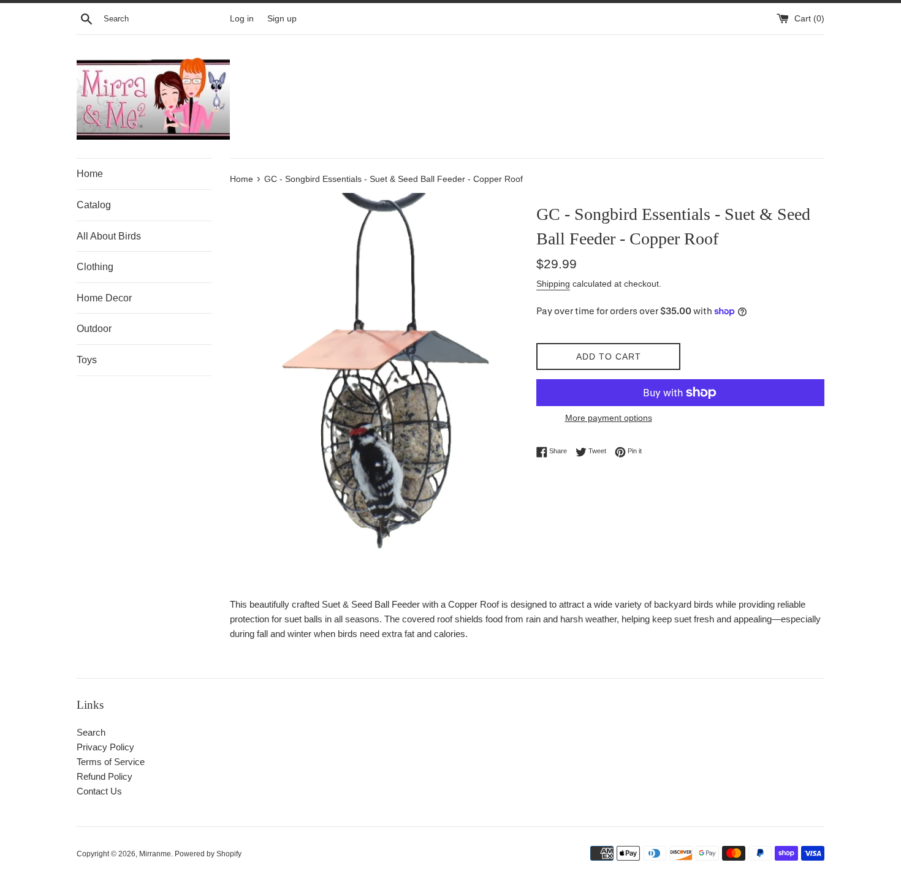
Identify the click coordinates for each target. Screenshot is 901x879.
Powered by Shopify (208, 854)
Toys (87, 360)
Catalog (94, 205)
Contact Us (99, 791)
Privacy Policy (105, 747)
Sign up (282, 18)
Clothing (95, 267)
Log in (242, 18)
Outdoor (94, 328)
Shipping (553, 284)
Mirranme (155, 854)
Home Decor (104, 298)
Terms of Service (111, 761)
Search (91, 732)
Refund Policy (104, 776)
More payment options (608, 418)
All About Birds (109, 236)
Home (90, 173)
